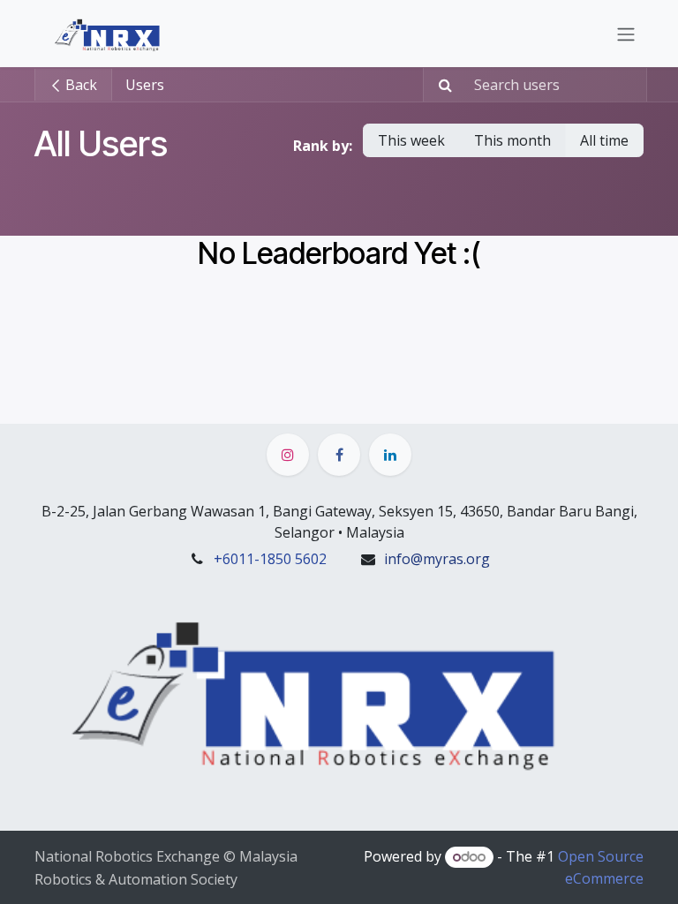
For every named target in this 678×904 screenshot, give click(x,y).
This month (512, 140)
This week (411, 140)
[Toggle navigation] (626, 33)
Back (79, 84)
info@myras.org (437, 559)
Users (144, 84)
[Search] (440, 85)
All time (604, 140)
